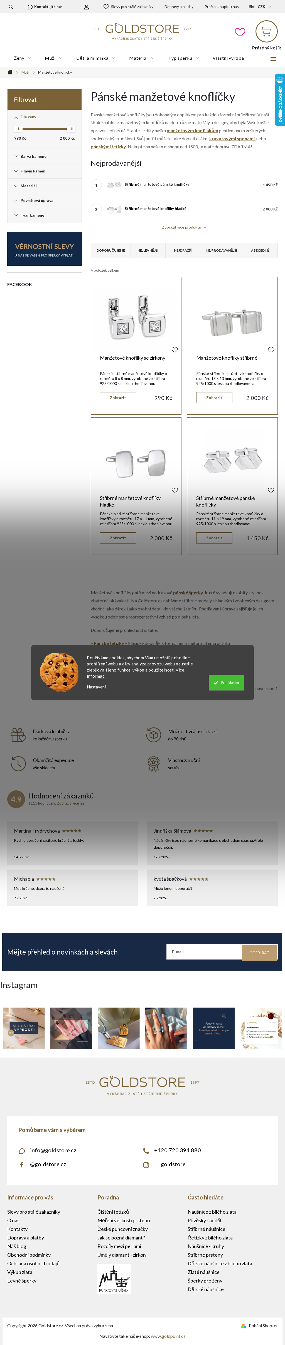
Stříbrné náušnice (206, 1229)
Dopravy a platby (178, 6)
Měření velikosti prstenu (123, 1220)
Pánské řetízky (109, 643)
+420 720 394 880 (177, 1150)
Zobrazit (118, 397)
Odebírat (259, 952)
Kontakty (17, 1229)
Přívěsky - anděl (204, 1220)
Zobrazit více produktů (182, 227)
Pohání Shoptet (263, 1325)
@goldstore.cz (48, 1164)
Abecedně (260, 250)
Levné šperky (21, 1281)
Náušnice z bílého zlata (212, 1212)
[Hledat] (11, 6)
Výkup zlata (19, 1272)
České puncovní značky (122, 1229)
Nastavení (96, 687)
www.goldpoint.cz (168, 1336)
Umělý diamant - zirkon (121, 1255)
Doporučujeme (111, 250)
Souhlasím (230, 682)
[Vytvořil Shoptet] (244, 1325)
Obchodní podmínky (29, 1255)
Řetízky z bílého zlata (210, 1237)
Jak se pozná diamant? (121, 1237)
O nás (13, 1220)
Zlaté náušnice (204, 1272)
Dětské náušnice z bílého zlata (220, 1263)
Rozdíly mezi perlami (119, 1246)
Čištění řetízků (113, 1212)
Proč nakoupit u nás (222, 6)
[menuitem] (22, 58)
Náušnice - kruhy (206, 1246)
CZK (261, 6)
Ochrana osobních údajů (33, 1263)
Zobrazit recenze (70, 803)
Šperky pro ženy (205, 1281)
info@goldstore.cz (53, 1150)
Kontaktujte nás (48, 6)
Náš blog (16, 1246)
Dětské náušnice (206, 1289)
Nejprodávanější (221, 250)
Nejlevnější (147, 250)
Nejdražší (183, 250)
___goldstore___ (173, 1164)
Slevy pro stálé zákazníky (132, 6)
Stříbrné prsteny (205, 1255)
